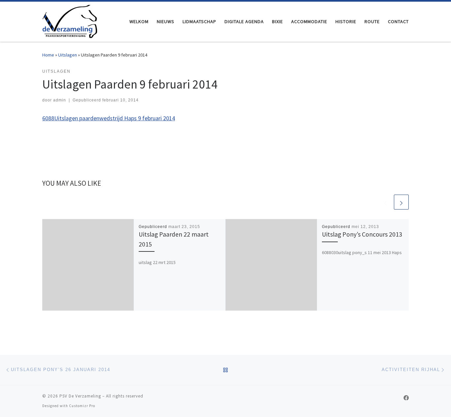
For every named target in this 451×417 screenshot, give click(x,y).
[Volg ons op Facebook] (406, 398)
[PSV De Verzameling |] (69, 20)
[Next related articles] (401, 202)
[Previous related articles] (385, 202)
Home (48, 55)
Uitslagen (67, 55)
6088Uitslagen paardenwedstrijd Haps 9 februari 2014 (108, 118)
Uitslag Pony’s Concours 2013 (362, 234)
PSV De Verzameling (80, 396)
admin (59, 100)
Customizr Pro (82, 405)
